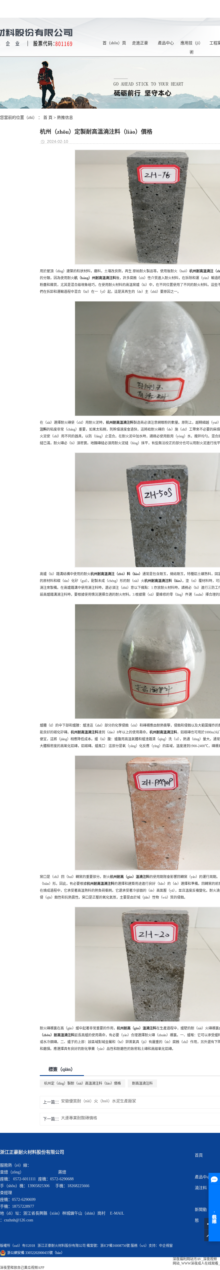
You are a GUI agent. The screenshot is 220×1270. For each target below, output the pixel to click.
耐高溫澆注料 (142, 1083)
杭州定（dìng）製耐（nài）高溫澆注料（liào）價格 (82, 1083)
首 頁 (47, 117)
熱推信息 (65, 117)
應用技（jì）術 (191, 44)
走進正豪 (140, 43)
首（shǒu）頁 (114, 43)
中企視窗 (166, 1246)
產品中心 (166, 43)
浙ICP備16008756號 (115, 1246)
